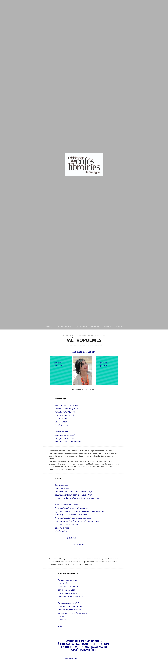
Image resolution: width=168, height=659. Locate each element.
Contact (119, 327)
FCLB (83, 345)
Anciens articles (79, 335)
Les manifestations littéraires (87, 327)
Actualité (67, 335)
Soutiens (107, 327)
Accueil (49, 327)
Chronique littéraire (96, 335)
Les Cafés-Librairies (64, 327)
